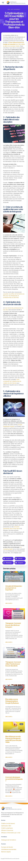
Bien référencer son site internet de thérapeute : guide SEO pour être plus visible (13, 739)
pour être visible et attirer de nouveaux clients (14, 44)
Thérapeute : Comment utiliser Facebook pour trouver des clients (13, 664)
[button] (2, 2)
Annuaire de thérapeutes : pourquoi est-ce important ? (13, 588)
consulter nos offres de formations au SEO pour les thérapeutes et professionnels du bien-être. (13, 295)
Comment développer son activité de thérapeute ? (14, 779)
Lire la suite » (8, 603)
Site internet (15, 9)
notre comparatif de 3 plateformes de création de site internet (12, 381)
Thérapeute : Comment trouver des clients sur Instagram (13, 625)
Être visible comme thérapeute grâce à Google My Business (12, 701)
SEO (9, 9)
